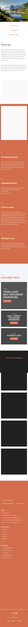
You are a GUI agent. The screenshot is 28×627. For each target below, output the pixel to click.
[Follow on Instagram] (13, 613)
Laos (3, 541)
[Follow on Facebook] (11, 613)
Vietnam (4, 531)
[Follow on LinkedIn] (16, 613)
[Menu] (2, 3)
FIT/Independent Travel (7, 548)
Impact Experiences (7, 550)
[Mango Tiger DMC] (14, 3)
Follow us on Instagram (14, 358)
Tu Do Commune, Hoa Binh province (10, 522)
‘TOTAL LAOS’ (10, 291)
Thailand (4, 536)
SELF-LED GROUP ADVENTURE (13, 296)
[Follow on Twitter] (14, 613)
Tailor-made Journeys (7, 555)
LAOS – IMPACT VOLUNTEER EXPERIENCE (14, 318)
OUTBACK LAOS (14, 335)
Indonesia (4, 538)
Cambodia (4, 529)
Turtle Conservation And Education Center (12, 520)
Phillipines (4, 534)
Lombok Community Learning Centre (11, 517)
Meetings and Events (7, 557)
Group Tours (5, 552)
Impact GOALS (5, 512)
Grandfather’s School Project (9, 515)
